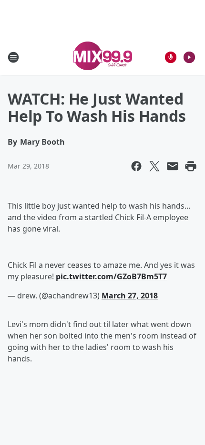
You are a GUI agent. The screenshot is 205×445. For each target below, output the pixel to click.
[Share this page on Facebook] (136, 166)
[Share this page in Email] (172, 166)
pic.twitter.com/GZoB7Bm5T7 (111, 276)
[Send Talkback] (170, 57)
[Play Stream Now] (189, 57)
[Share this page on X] (154, 166)
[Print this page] (190, 166)
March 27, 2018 (130, 295)
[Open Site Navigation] (13, 57)
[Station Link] (102, 57)
